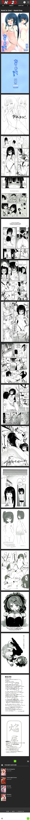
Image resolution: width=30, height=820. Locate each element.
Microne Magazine (11, 769)
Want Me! (9, 786)
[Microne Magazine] (3, 772)
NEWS (13, 811)
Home (5, 814)
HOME (7, 811)
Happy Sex (21, 5)
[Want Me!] (3, 789)
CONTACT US (21, 811)
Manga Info (28, 818)
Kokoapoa (9, 794)
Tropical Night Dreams (12, 777)
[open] (28, 2)
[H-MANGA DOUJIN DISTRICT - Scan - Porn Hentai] (9, 2)
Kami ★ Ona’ (11, 814)
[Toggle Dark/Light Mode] (2, 818)
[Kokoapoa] (3, 797)
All (3, 5)
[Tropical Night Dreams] (3, 780)
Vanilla (11, 5)
